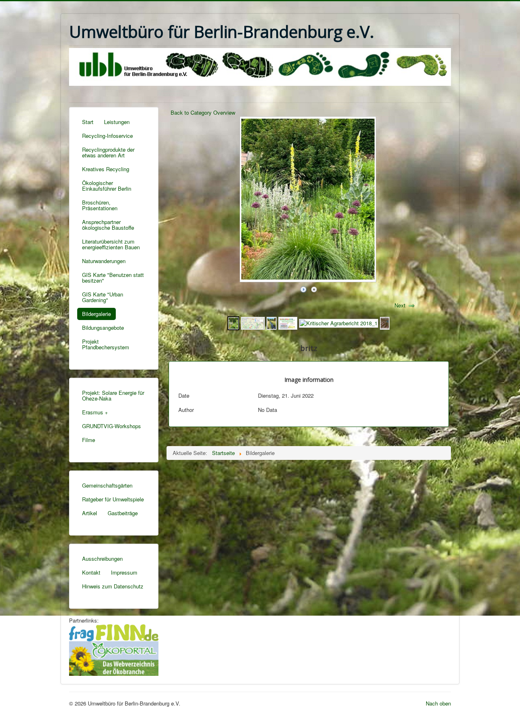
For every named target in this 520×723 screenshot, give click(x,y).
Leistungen (117, 122)
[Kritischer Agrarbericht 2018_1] (338, 322)
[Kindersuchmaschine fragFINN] (113, 632)
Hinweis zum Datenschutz (112, 586)
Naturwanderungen (104, 261)
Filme (88, 440)
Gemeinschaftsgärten (107, 485)
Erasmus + (95, 412)
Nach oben (438, 703)
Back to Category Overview (203, 112)
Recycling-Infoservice (107, 135)
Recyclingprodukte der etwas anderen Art (108, 152)
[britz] (233, 322)
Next (399, 305)
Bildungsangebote (103, 327)
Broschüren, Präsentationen (99, 205)
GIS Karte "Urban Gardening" (102, 297)
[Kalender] (287, 322)
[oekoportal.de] (113, 657)
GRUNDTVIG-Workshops (111, 426)
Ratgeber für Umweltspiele (113, 499)
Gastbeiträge (123, 513)
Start (87, 122)
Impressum (124, 572)
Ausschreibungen (102, 558)
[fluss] (271, 322)
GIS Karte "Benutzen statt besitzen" (113, 277)
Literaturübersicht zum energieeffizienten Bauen (111, 244)
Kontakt (91, 572)
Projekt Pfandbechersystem (105, 344)
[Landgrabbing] (385, 322)
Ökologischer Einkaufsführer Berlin (106, 185)
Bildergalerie (96, 314)
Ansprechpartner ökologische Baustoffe (108, 224)
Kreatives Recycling (105, 169)
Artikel (89, 513)
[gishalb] (253, 322)
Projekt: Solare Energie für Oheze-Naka (113, 395)
